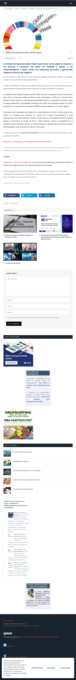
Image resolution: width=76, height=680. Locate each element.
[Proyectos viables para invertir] (7, 453)
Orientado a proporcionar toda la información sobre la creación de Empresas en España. (18, 540)
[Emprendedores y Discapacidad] (7, 490)
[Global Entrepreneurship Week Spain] (38, 31)
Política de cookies (18, 626)
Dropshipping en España (20, 461)
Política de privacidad (32, 626)
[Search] (71, 3)
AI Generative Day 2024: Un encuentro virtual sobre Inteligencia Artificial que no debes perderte (56, 237)
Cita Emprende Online (13, 263)
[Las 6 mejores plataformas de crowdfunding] (7, 472)
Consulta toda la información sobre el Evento (16, 183)
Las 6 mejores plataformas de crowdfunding (26, 470)
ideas (6, 203)
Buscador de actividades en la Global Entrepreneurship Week (27, 142)
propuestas (14, 203)
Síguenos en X (11, 646)
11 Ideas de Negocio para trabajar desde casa (26, 480)
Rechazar (51, 668)
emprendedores (9, 58)
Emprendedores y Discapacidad (23, 489)
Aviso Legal (7, 626)
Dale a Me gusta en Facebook (16, 657)
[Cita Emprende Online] (20, 252)
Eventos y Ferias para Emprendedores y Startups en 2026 (19, 236)
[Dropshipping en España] (7, 462)
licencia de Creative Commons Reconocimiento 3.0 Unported (38, 637)
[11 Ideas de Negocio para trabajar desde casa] (7, 481)
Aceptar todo (37, 668)
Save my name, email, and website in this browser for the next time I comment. (33, 318)
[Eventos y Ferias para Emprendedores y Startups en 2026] (20, 224)
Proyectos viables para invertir (22, 452)
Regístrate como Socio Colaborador (18, 162)
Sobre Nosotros (8, 621)
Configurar (65, 668)
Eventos (70, 58)
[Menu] (5, 3)
